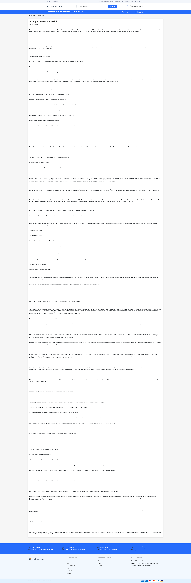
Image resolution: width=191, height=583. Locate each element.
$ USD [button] (48, 1)
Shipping (68, 563)
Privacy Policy (40, 15)
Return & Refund (69, 570)
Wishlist (100, 565)
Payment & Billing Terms (71, 565)
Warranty (68, 568)
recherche (113, 6)
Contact (67, 560)
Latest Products (78, 12)
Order (99, 563)
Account (100, 560)
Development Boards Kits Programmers (58, 12)
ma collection (140, 1)
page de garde (31, 15)
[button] (139, 12)
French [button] (55, 1)
